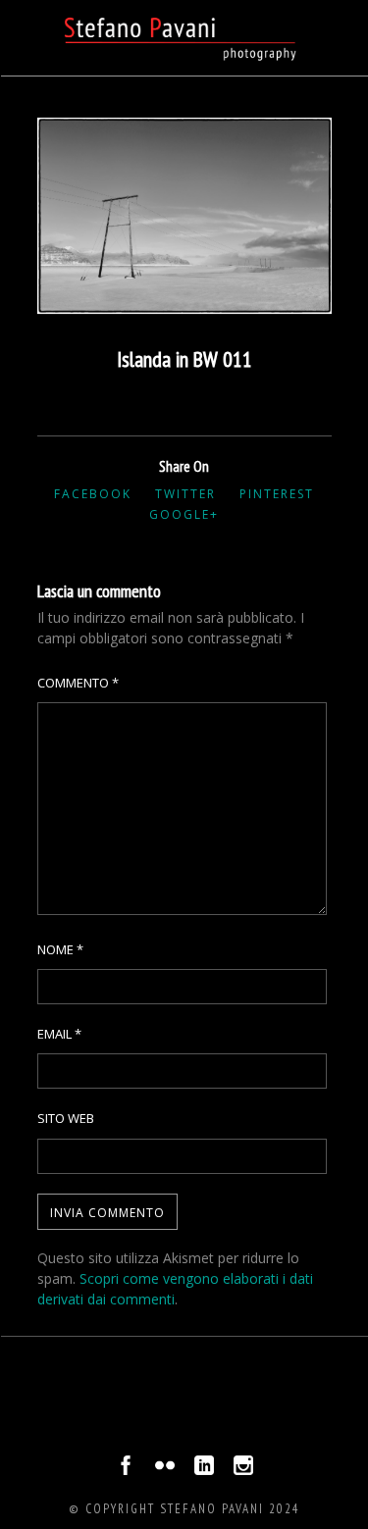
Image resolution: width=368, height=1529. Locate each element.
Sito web (65, 1118)
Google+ (184, 514)
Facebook (92, 493)
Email (59, 1034)
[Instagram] (243, 1470)
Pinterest (276, 493)
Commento (78, 682)
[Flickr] (165, 1470)
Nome (60, 949)
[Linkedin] (204, 1470)
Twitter (185, 493)
